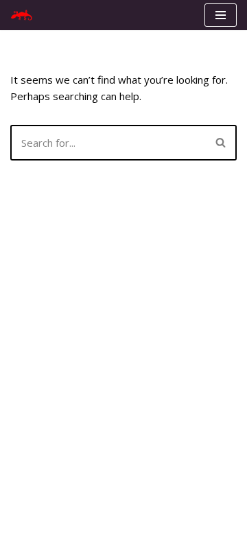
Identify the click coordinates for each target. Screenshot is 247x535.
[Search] (221, 142)
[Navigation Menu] (220, 15)
